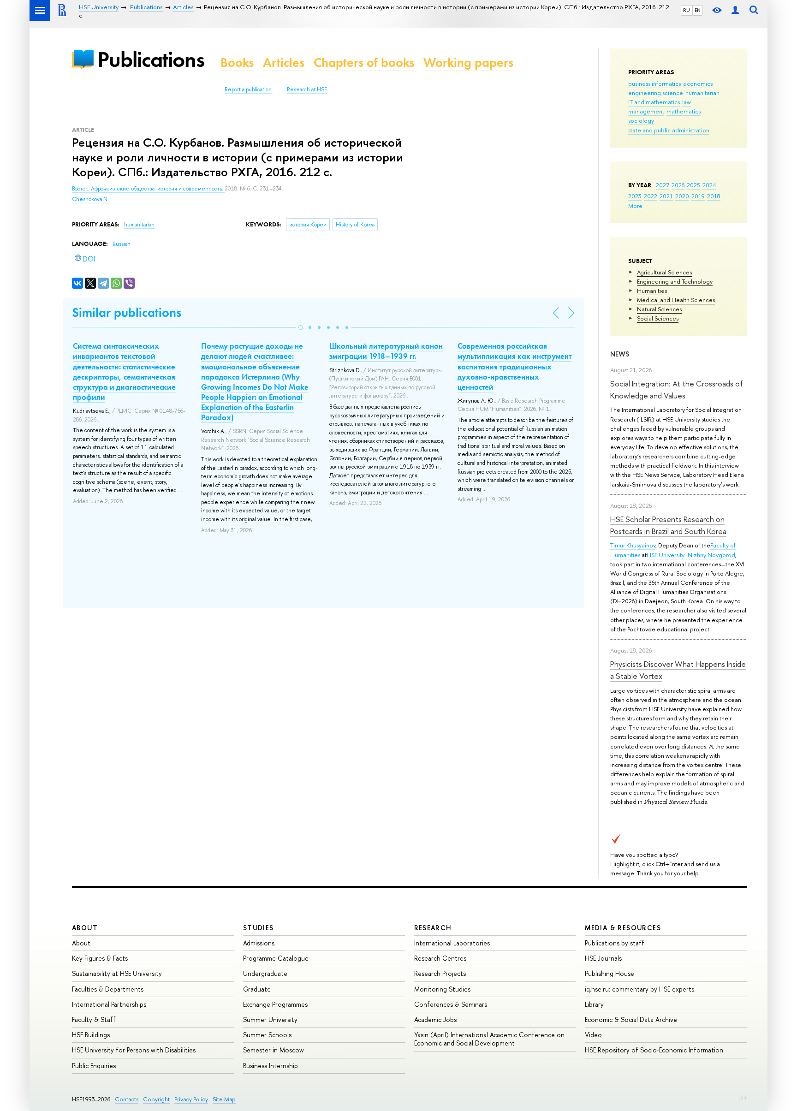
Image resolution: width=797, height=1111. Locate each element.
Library (594, 1004)
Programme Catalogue (276, 958)
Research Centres (440, 958)
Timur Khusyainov (632, 545)
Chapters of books (364, 62)
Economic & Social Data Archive (631, 1019)
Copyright (156, 1099)
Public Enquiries (94, 1065)
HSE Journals (603, 958)
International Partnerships (109, 1004)
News (620, 354)
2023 (635, 196)
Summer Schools (267, 1034)
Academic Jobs (435, 1019)
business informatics (654, 83)
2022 (650, 196)
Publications (150, 59)
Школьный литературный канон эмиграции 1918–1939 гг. (386, 351)
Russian (122, 244)
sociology (641, 120)
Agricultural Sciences (664, 272)
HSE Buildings (91, 1034)
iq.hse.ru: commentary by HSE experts (639, 989)
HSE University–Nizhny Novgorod (691, 555)
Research (433, 927)
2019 (698, 196)
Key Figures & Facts (100, 958)
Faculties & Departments (107, 989)
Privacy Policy (191, 1099)
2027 (662, 185)
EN (698, 10)
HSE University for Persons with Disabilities (134, 1050)
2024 (709, 185)
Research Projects (440, 973)
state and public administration (668, 130)
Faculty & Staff (94, 1019)
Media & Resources (623, 927)
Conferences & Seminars (450, 1004)
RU (686, 10)
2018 (713, 196)
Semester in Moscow (273, 1050)
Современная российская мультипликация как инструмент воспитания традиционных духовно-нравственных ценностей (514, 366)
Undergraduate (265, 973)
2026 (678, 185)
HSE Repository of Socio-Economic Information (654, 1050)
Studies (258, 927)
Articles (283, 62)
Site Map (224, 1099)
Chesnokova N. (90, 199)
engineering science (655, 93)
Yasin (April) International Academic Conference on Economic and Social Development (489, 1038)
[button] (300, 327)
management (646, 111)
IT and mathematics (654, 102)
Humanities (652, 290)
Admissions (258, 943)
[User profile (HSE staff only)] (735, 10)
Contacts (126, 1099)
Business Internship (270, 1065)
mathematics (683, 111)
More (635, 206)
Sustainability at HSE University (117, 973)
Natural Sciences (659, 309)
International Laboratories (452, 943)
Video (593, 1034)
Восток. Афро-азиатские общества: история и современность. (148, 188)
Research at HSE (307, 89)
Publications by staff (614, 943)
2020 (682, 196)
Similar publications (126, 312)
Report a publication (248, 89)
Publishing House (609, 973)
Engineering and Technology (675, 281)
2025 (693, 185)
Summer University (270, 1019)
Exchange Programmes (275, 1004)
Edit (742, 1097)
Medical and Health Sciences (676, 300)
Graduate (257, 989)
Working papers (468, 62)
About (85, 927)
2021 (666, 196)
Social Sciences (657, 318)
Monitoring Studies (442, 989)
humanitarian (702, 93)
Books (237, 62)
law (686, 102)
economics (698, 83)
